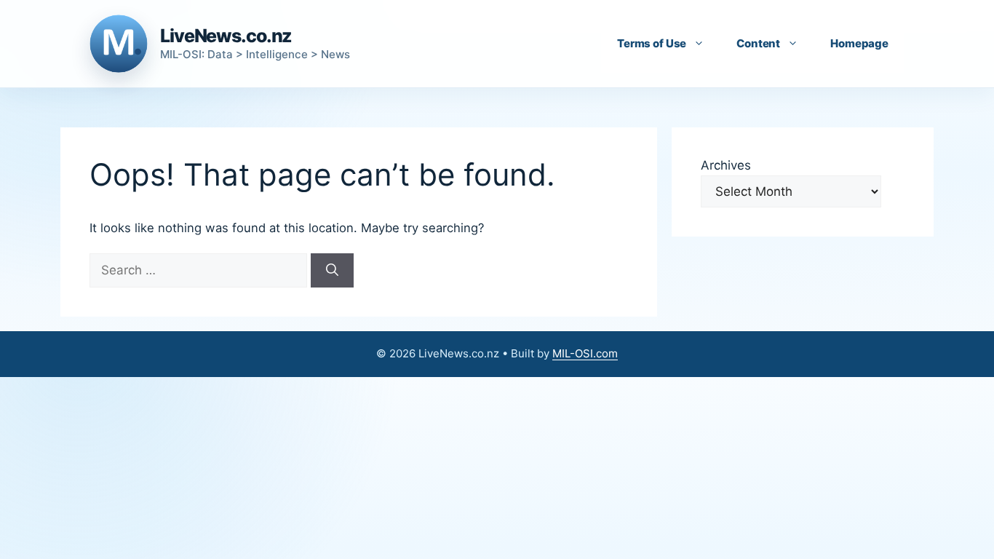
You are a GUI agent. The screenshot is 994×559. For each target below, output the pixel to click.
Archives (726, 165)
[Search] (332, 270)
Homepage (859, 43)
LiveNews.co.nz (226, 36)
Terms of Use (651, 43)
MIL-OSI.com (585, 353)
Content (758, 43)
